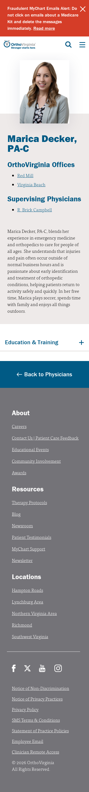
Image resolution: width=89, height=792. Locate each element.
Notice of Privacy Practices (37, 698)
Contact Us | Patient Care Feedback (45, 437)
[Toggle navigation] (82, 44)
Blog (16, 513)
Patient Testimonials (31, 537)
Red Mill (25, 175)
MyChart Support (28, 548)
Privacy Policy (25, 709)
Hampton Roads (27, 590)
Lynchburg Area (27, 601)
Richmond (22, 624)
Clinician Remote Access (35, 751)
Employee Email (27, 741)
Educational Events (30, 449)
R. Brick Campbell (34, 209)
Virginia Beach (31, 184)
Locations (26, 576)
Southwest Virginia (30, 636)
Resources (28, 489)
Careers (19, 426)
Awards (19, 472)
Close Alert (83, 9)
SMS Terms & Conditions (36, 719)
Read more (44, 28)
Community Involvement (36, 461)
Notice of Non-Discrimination (40, 688)
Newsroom (22, 525)
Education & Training (31, 342)
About (21, 413)
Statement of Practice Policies (40, 730)
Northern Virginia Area (34, 613)
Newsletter (22, 560)
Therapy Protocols (29, 502)
